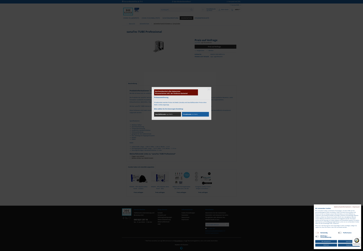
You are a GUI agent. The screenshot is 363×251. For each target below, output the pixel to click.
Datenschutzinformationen (342, 207)
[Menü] (360, 238)
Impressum (356, 207)
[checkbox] (317, 233)
